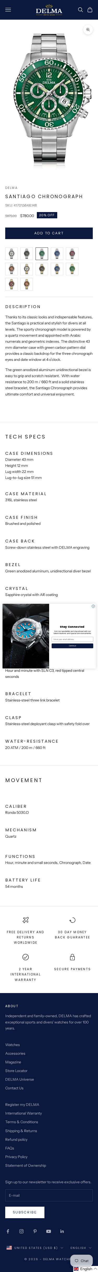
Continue (72, 645)
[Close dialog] (93, 606)
